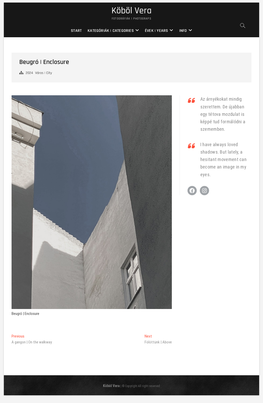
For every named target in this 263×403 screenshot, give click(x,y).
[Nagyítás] (165, 102)
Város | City (43, 73)
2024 (29, 73)
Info (183, 30)
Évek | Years (156, 30)
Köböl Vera (131, 10)
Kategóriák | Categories (111, 30)
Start (76, 30)
